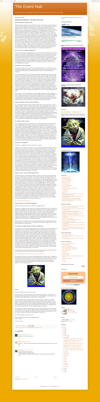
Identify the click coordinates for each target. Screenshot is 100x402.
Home (36, 377)
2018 (63, 334)
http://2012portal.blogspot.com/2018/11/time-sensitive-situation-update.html (30, 253)
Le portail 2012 (65, 191)
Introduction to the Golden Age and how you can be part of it (73, 227)
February (65, 364)
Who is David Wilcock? (66, 250)
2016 (63, 369)
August (64, 355)
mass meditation (22, 327)
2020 (63, 331)
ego (18, 327)
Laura (19, 334)
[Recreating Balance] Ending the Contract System (71, 198)
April (64, 361)
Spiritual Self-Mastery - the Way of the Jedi (71, 112)
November (65, 337)
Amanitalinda (20, 350)
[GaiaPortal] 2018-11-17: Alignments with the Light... (72, 346)
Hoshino (70, 309)
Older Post (55, 377)
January (65, 366)
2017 (63, 368)
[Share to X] (31, 326)
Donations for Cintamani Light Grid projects (70, 207)
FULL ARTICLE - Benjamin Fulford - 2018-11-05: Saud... (73, 349)
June (64, 358)
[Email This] (28, 326)
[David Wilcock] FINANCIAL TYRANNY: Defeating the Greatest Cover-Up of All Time (72, 200)
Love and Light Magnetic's (67, 185)
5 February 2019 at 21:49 (25, 341)
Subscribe (73, 280)
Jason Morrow (49, 386)
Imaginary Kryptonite (66, 178)
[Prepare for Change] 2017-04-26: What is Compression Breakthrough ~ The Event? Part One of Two (72, 214)
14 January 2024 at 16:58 (28, 350)
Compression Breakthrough (67, 246)
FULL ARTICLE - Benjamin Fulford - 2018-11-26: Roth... (73, 338)
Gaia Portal (64, 251)
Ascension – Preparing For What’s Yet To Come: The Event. (73, 238)
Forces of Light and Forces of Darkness (69, 247)
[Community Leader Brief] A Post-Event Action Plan (71, 219)
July (64, 356)
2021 (63, 329)
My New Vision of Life (66, 182)
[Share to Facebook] (32, 326)
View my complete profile (72, 312)
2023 (63, 326)
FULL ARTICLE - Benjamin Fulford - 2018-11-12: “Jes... (73, 348)
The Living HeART (65, 184)
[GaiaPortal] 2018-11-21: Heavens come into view (72, 345)
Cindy (19, 341)
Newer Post (17, 377)
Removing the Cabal (66, 253)
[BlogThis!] (29, 326)
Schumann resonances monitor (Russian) (70, 188)
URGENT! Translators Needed (67, 218)
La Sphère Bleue (65, 189)
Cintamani (64, 261)
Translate (70, 321)
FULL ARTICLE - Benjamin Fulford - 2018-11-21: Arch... (73, 343)
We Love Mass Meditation (67, 179)
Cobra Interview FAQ (66, 186)
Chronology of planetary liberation (68, 243)
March (64, 363)
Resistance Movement (66, 244)
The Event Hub (28, 6)
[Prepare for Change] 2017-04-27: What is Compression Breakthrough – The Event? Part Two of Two (72, 212)
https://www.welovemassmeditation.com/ (23, 200)
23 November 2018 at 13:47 (26, 334)
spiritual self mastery (38, 327)
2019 (63, 332)
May (64, 359)
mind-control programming (30, 327)
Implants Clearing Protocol (67, 258)
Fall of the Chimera (65, 254)
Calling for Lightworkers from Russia (69, 221)
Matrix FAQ (64, 192)
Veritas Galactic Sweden (66, 177)
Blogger (58, 386)
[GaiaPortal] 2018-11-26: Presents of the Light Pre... (72, 340)
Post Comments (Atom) (24, 379)
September (65, 353)
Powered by (69, 284)
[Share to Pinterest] (33, 326)
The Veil (63, 259)
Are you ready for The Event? (67, 234)
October (65, 351)
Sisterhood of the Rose (66, 181)
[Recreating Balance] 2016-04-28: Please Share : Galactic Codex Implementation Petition (73, 194)
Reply (19, 337)
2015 (63, 371)
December (65, 335)
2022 (63, 327)
